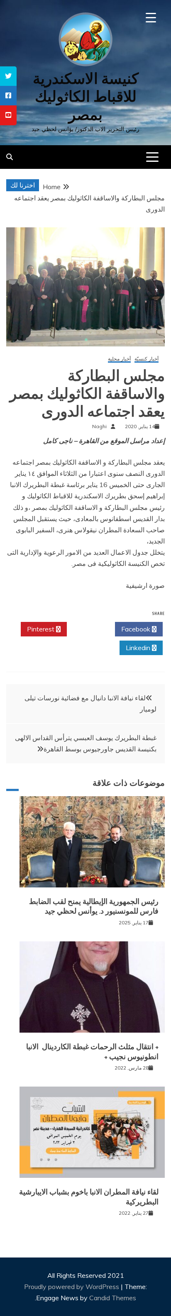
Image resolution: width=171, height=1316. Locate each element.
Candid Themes (112, 1298)
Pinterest (41, 629)
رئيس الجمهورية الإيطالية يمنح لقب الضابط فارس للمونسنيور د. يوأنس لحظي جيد (94, 906)
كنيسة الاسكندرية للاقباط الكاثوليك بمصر (86, 96)
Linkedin (139, 647)
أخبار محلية (119, 359)
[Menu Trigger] (150, 17)
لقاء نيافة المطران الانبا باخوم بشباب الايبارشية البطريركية (89, 1196)
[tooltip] (8, 76)
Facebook (136, 629)
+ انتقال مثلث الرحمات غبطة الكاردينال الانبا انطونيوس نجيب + (92, 1051)
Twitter (88, 629)
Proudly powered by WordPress (72, 1286)
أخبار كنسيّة (146, 359)
